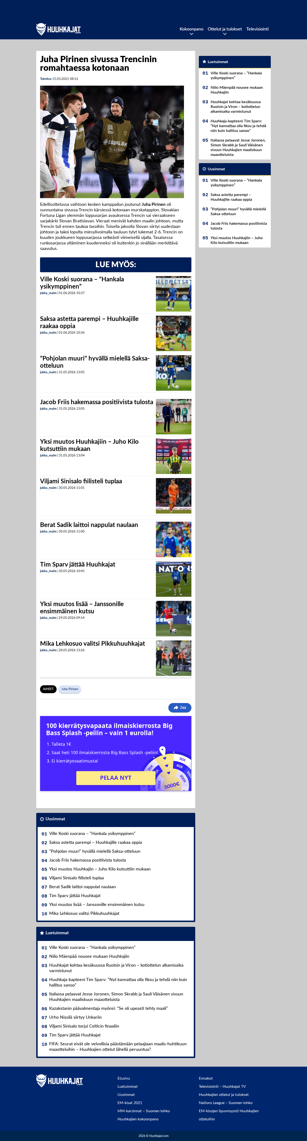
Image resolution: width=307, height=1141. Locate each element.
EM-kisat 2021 (130, 1103)
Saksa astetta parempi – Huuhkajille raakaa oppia (95, 842)
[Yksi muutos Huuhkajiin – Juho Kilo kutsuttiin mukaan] (173, 456)
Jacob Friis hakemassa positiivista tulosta (96, 402)
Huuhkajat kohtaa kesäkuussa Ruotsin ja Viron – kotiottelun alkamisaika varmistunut (116, 968)
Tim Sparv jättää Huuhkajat (77, 565)
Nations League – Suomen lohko (226, 1103)
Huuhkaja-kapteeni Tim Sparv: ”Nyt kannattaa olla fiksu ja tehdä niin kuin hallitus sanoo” (118, 982)
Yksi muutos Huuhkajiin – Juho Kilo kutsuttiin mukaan (100, 869)
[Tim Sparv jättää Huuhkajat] (173, 579)
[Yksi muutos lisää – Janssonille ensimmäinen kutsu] (173, 618)
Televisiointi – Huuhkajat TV (222, 1086)
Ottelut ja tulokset (225, 29)
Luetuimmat (57, 933)
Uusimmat (55, 819)
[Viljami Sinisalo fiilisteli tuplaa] (173, 496)
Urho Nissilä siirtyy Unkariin (75, 1017)
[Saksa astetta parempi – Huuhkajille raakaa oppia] (173, 333)
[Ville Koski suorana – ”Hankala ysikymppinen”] (173, 294)
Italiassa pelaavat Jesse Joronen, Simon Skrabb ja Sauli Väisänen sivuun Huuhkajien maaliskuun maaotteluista (116, 997)
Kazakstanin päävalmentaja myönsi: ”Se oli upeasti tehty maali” (108, 1008)
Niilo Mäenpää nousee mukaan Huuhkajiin (89, 956)
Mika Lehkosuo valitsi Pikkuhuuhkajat (92, 644)
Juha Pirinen (69, 689)
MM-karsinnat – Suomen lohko (144, 1111)
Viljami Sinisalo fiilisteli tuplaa (81, 481)
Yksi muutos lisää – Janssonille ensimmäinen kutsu (96, 905)
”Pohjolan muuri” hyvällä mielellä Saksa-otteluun (94, 851)
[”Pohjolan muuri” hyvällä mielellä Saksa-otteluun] (173, 373)
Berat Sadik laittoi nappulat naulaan (89, 525)
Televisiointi (257, 29)
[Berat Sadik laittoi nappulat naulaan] (173, 539)
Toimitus (46, 79)
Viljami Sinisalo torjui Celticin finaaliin (84, 1026)
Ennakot (206, 1078)
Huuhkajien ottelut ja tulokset (224, 1095)
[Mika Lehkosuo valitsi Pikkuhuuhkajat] (173, 658)
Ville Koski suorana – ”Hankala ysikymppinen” (92, 834)
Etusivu (124, 1078)
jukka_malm (48, 293)
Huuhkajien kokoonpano (138, 1119)
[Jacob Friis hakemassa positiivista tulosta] (173, 416)
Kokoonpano (191, 29)
